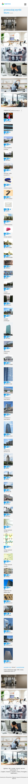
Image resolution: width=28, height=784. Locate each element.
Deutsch (8, 771)
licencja (18, 768)
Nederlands (14, 773)
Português (24, 771)
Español (14, 771)
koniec (22, 667)
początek (6, 667)
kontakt (13, 768)
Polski (18, 771)
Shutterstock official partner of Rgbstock (8, 777)
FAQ (10, 768)
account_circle (4, 121)
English (3, 771)
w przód (19, 667)
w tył (10, 667)
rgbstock (7, 4)
